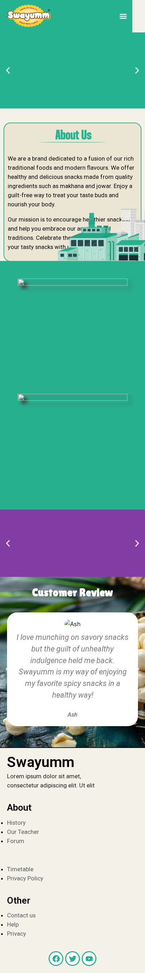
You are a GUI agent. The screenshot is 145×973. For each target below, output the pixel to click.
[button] (123, 16)
